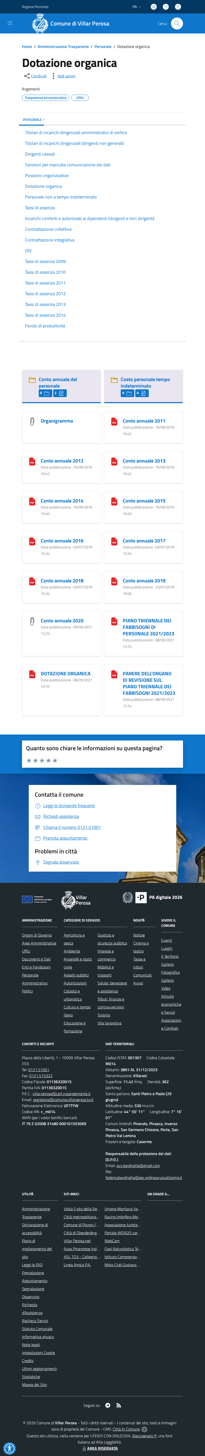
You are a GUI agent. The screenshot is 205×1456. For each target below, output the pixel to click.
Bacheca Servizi (35, 1321)
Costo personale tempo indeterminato (145, 382)
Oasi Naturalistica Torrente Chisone (133, 1249)
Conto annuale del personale (58, 382)
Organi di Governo (37, 935)
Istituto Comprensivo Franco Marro (133, 1257)
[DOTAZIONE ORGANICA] (32, 674)
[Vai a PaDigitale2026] (152, 897)
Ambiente (72, 951)
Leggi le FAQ (32, 1265)
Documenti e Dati (36, 959)
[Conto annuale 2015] (114, 501)
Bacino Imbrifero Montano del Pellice (135, 1217)
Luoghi (166, 948)
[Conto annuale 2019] (114, 581)
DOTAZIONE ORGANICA (65, 673)
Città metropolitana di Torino (87, 1217)
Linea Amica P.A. (77, 1265)
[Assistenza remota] (144, 1429)
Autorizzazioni (75, 983)
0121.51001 (38, 1070)
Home (27, 46)
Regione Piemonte (35, 6)
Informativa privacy (38, 1337)
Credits (28, 1361)
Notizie (139, 935)
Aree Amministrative (39, 943)
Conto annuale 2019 (144, 580)
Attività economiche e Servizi (171, 1004)
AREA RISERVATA (102, 1448)
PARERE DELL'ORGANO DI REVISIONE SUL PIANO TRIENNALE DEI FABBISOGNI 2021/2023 (149, 683)
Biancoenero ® (144, 1436)
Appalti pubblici (76, 975)
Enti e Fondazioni (36, 967)
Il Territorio (169, 956)
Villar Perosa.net (77, 1241)
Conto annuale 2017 (144, 540)
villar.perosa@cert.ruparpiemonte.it (61, 1094)
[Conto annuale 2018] (32, 581)
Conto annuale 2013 (144, 461)
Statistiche (31, 1377)
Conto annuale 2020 (62, 620)
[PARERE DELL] (114, 674)
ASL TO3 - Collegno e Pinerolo (89, 1257)
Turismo (104, 1015)
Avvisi (138, 983)
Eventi (166, 940)
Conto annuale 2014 (62, 500)
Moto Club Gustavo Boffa (125, 1265)
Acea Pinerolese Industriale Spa (90, 1249)
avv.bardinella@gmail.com (138, 1166)
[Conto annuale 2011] (114, 421)
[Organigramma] (32, 421)
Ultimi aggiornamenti (39, 1369)
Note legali (31, 1345)
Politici (27, 991)
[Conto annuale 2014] (32, 501)
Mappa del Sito (34, 1385)
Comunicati (142, 975)
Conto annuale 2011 (144, 421)
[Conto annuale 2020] (32, 621)
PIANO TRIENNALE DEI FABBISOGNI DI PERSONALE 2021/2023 (148, 627)
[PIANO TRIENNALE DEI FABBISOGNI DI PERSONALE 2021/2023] (114, 621)
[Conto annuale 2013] (114, 461)
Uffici (26, 951)
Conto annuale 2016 (62, 540)
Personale (103, 46)
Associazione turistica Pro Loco (129, 1225)
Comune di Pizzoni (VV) (82, 1225)
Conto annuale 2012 (62, 461)
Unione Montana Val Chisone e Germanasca (141, 1209)
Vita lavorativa (110, 1023)
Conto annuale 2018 (62, 580)
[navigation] (10, 23)
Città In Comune (126, 1429)
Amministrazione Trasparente (63, 46)
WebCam (112, 1241)
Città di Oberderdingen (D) (85, 1233)
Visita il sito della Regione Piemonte (93, 1209)
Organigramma (57, 421)
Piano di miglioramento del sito (37, 1249)
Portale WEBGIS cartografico (128, 1233)
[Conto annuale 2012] (32, 461)
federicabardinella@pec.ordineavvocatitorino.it (144, 1178)
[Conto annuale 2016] (32, 541)
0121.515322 (40, 1076)
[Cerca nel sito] (177, 23)
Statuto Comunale (37, 1329)
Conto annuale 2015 (144, 500)
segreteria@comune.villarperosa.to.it (63, 1100)
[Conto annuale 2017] (114, 541)
